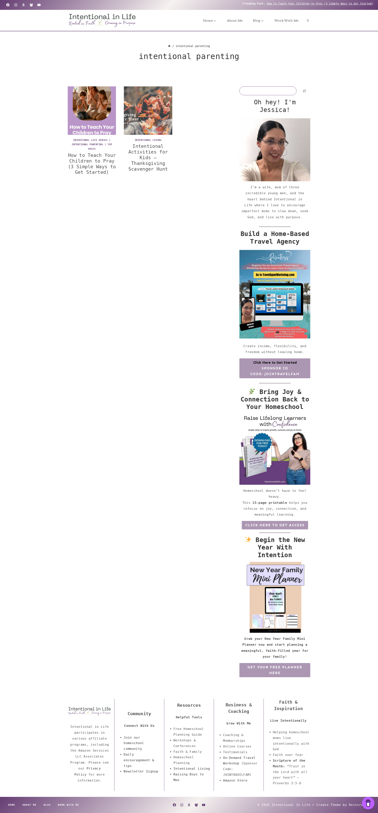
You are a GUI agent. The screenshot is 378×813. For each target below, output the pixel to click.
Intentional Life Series (90, 140)
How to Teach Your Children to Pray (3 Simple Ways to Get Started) (320, 3)
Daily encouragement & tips (139, 760)
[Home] (169, 46)
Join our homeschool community (134, 743)
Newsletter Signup (141, 771)
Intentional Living (148, 140)
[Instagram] (16, 5)
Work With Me (286, 20)
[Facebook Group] (31, 5)
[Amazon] (23, 5)
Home (11, 805)
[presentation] (92, 110)
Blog (47, 805)
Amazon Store (235, 780)
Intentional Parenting (87, 144)
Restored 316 (361, 805)
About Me (234, 20)
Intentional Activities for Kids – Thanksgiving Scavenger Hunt (148, 157)
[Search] (304, 90)
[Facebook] (8, 5)
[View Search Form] (308, 20)
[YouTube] (39, 5)
